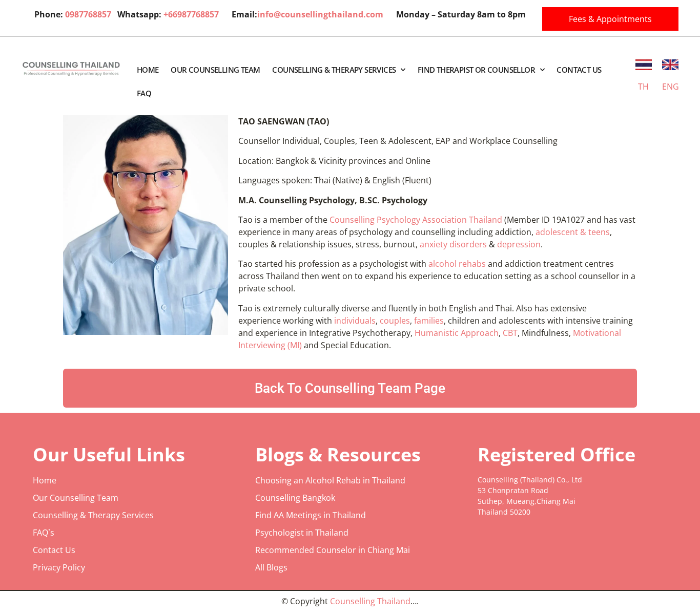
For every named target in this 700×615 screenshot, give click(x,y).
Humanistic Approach (457, 332)
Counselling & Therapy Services (334, 70)
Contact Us (579, 70)
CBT (510, 332)
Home (148, 70)
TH (643, 86)
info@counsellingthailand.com (320, 14)
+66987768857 (191, 14)
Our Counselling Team (215, 70)
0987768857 (91, 14)
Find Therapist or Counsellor (476, 70)
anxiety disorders (453, 244)
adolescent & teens (573, 232)
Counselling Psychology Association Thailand (417, 219)
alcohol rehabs (457, 263)
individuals (355, 320)
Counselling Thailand (370, 601)
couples (395, 320)
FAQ (144, 93)
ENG (670, 86)
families (429, 320)
